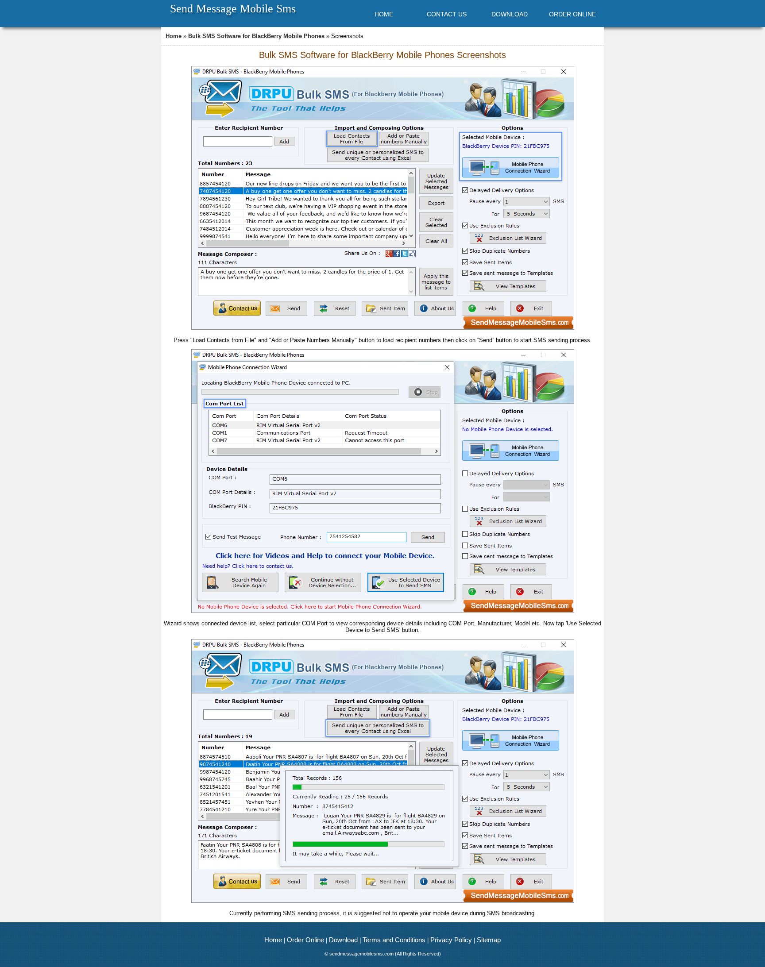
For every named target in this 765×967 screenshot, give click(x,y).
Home (174, 36)
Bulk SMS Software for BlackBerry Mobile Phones (256, 36)
